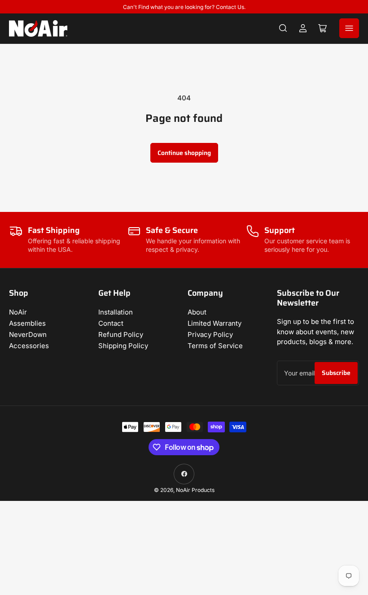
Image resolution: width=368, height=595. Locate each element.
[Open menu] (349, 28)
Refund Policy (120, 334)
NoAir (18, 312)
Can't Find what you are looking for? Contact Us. (184, 7)
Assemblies (27, 323)
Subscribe (336, 373)
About (197, 312)
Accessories (29, 345)
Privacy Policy (210, 334)
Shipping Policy (123, 345)
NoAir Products (195, 490)
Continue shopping (184, 153)
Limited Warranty (214, 323)
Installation (115, 312)
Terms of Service (215, 345)
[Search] (283, 28)
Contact (110, 323)
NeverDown (28, 334)
